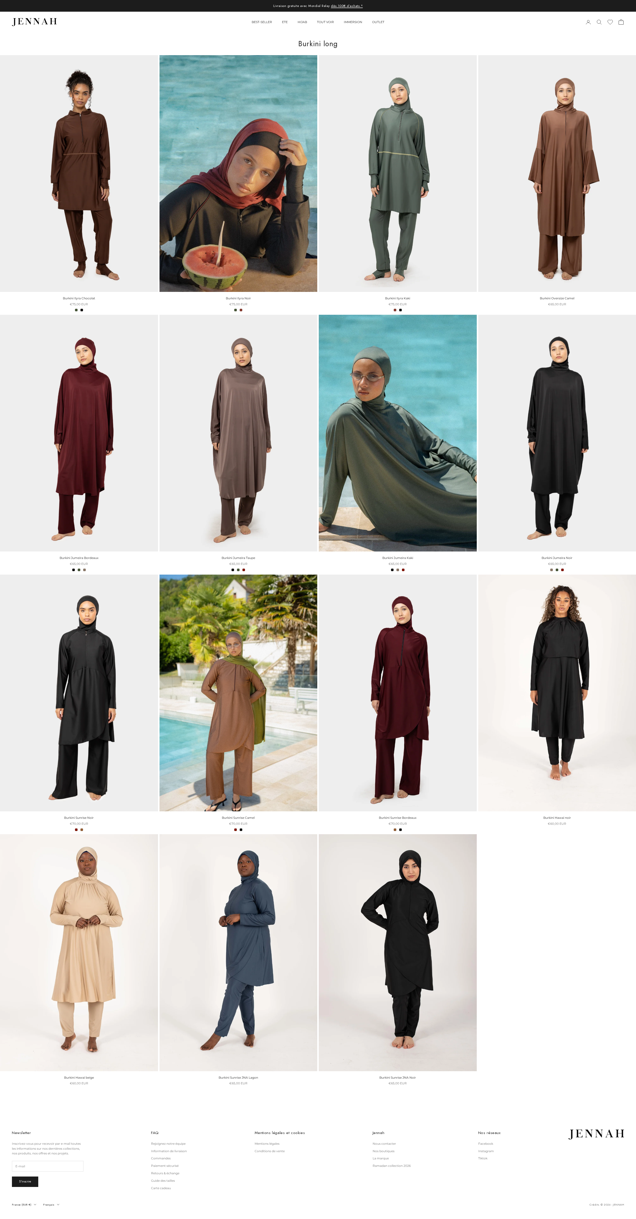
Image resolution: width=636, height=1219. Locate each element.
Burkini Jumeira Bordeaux (79, 558)
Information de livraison (169, 1151)
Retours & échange (165, 1173)
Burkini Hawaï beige (79, 1077)
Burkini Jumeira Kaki (397, 558)
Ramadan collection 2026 (392, 1166)
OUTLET (378, 22)
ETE (285, 22)
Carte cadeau (161, 1188)
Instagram (486, 1151)
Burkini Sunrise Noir (79, 818)
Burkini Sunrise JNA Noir (397, 1077)
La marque (381, 1158)
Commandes (161, 1158)
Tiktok (482, 1158)
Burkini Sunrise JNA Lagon (238, 1077)
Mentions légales (267, 1143)
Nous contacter (384, 1143)
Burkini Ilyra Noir (238, 298)
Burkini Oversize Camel (557, 298)
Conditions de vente (270, 1151)
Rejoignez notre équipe (168, 1143)
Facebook (485, 1143)
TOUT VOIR (325, 22)
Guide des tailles (163, 1180)
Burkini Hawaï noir (557, 818)
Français (48, 1205)
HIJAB (302, 22)
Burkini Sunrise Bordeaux (397, 818)
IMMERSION (353, 22)
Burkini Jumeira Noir (557, 558)
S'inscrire (25, 1181)
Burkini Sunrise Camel (238, 818)
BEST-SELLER (262, 22)
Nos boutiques (384, 1151)
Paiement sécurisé (165, 1166)
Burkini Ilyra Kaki (397, 298)
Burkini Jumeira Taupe (238, 558)
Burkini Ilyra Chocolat (79, 298)
